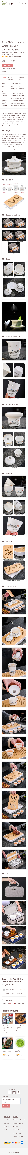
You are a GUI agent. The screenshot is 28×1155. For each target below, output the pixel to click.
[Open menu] (25, 3)
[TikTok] (9, 1092)
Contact (6, 1130)
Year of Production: (5, 90)
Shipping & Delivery (19, 1120)
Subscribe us (5, 1096)
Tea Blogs (7, 1126)
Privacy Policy (17, 1133)
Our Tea (6, 1123)
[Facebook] (18, 1092)
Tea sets (8, 68)
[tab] (4, 78)
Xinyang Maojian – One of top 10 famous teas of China (20, 1051)
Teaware (13, 68)
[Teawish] (8, 3)
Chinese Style (7, 69)
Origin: (4, 83)
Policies (15, 1116)
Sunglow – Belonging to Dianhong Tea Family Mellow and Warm (20, 1028)
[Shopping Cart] (22, 3)
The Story (7, 1120)
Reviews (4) (21, 78)
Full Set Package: (4, 94)
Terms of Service (18, 1136)
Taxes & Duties (17, 1130)
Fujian (16, 69)
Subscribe (6, 1106)
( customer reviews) (15, 56)
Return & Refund (18, 1123)
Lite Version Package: (5, 101)
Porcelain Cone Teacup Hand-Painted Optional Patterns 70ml (7, 1028)
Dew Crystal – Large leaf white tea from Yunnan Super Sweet (7, 1051)
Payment (15, 1126)
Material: (4, 86)
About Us (7, 1116)
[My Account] (19, 3)
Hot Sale (20, 69)
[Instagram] (14, 1092)
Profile (4, 77)
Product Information (11, 78)
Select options (7, 65)
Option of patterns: (4, 104)
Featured (13, 69)
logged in (12, 1003)
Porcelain (4, 71)
